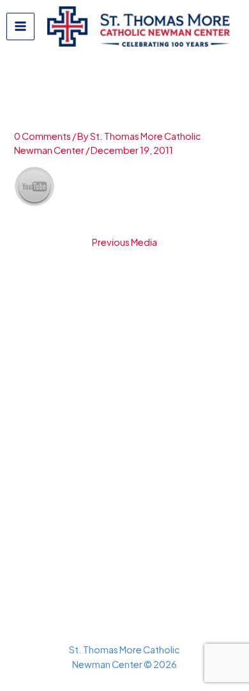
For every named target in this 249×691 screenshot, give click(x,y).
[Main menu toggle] (20, 27)
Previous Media (124, 242)
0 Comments (42, 136)
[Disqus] (124, 419)
